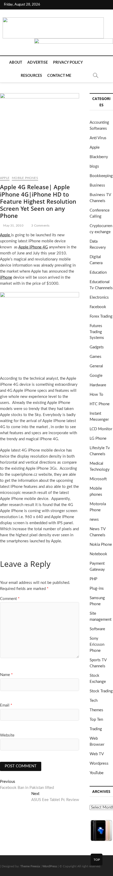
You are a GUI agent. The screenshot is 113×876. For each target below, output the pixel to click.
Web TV (97, 754)
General (96, 366)
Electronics (99, 297)
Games (95, 357)
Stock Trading (101, 691)
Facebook (98, 307)
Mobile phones (25, 177)
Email (6, 705)
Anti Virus (98, 138)
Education (98, 272)
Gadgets (97, 347)
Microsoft (98, 479)
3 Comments (39, 225)
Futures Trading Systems (97, 332)
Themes (96, 710)
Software (97, 629)
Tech (93, 701)
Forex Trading (101, 316)
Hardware (98, 385)
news (94, 520)
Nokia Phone (101, 545)
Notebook (98, 554)
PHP (93, 579)
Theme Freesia (30, 866)
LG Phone (98, 438)
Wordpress (99, 763)
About (15, 62)
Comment (9, 599)
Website (7, 735)
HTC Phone (100, 404)
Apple (4, 177)
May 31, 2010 (12, 225)
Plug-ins (97, 588)
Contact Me (59, 76)
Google (96, 376)
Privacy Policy (68, 62)
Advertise (37, 62)
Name (6, 675)
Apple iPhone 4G (33, 247)
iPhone (6, 277)
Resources (31, 76)
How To (96, 395)
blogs (94, 166)
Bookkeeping (101, 176)
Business (97, 185)
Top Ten (96, 720)
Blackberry (99, 157)
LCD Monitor (101, 429)
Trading (96, 729)
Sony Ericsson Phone (97, 645)
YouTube (97, 773)
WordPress (49, 866)
